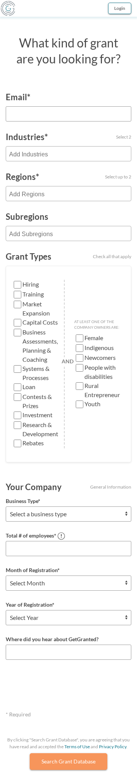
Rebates (33, 442)
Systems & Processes (35, 373)
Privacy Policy (112, 746)
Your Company (68, 487)
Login (119, 8)
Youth (92, 403)
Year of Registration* (30, 604)
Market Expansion (36, 308)
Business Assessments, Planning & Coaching (40, 345)
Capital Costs (40, 322)
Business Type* (23, 501)
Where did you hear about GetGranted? (52, 639)
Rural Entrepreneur (102, 390)
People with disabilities (100, 372)
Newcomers (100, 357)
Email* (18, 97)
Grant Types (68, 256)
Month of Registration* (33, 570)
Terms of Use (77, 746)
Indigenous (99, 347)
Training (33, 294)
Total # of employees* (31, 535)
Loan (28, 386)
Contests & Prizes (37, 401)
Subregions (27, 216)
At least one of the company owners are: (96, 324)
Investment (37, 414)
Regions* (68, 177)
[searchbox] (68, 154)
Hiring (30, 284)
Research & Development (40, 429)
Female (93, 337)
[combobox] (68, 153)
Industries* (68, 137)
